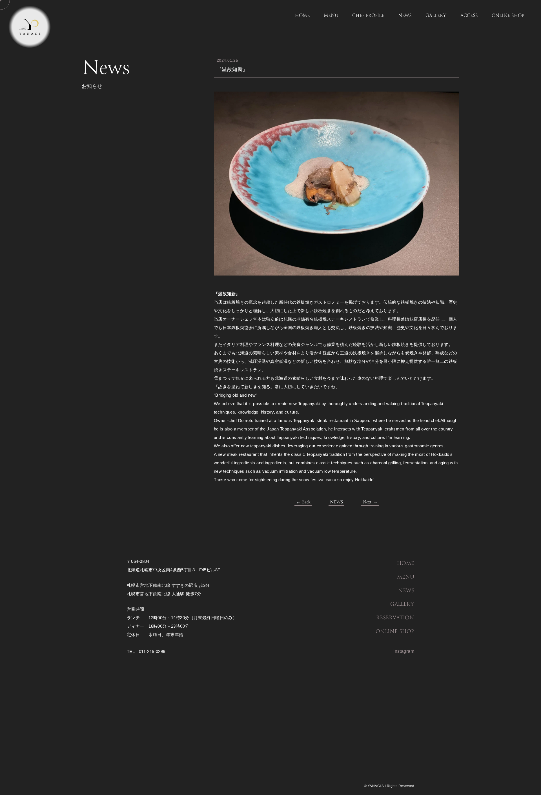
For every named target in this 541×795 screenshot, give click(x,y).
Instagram (403, 651)
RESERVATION (395, 618)
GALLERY (435, 16)
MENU (331, 16)
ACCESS (469, 16)
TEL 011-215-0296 (146, 651)
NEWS (405, 16)
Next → (370, 502)
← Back (303, 502)
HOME (302, 16)
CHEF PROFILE (368, 16)
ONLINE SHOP (508, 16)
